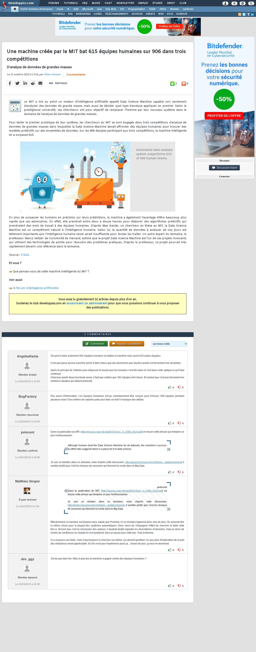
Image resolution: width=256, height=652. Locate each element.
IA (68, 9)
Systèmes (188, 9)
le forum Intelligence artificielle (35, 288)
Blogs (95, 3)
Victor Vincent (52, 74)
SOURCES (137, 14)
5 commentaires (76, 74)
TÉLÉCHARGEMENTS (116, 14)
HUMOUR (181, 14)
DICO (170, 14)
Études (157, 3)
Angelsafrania (27, 356)
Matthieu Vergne (27, 481)
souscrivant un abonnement (87, 303)
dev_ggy (27, 559)
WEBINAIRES (83, 14)
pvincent (27, 432)
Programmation (136, 9)
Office (163, 9)
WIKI (161, 14)
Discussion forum (226, 167)
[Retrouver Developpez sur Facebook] (248, 14)
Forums (53, 3)
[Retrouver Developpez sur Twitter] (244, 14)
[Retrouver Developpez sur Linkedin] (252, 14)
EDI (122, 9)
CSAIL (25, 255)
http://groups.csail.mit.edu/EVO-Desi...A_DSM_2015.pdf (111, 431)
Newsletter (125, 3)
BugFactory (28, 396)
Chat (108, 3)
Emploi (143, 3)
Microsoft (87, 9)
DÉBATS (150, 14)
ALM (75, 9)
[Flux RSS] (239, 14)
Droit (171, 3)
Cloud (60, 9)
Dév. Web (111, 9)
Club (182, 3)
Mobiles (174, 9)
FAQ (84, 3)
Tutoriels (70, 3)
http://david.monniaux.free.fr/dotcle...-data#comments (153, 462)
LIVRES (98, 14)
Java (99, 9)
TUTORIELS (58, 14)
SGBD (152, 9)
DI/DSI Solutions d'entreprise (36, 9)
